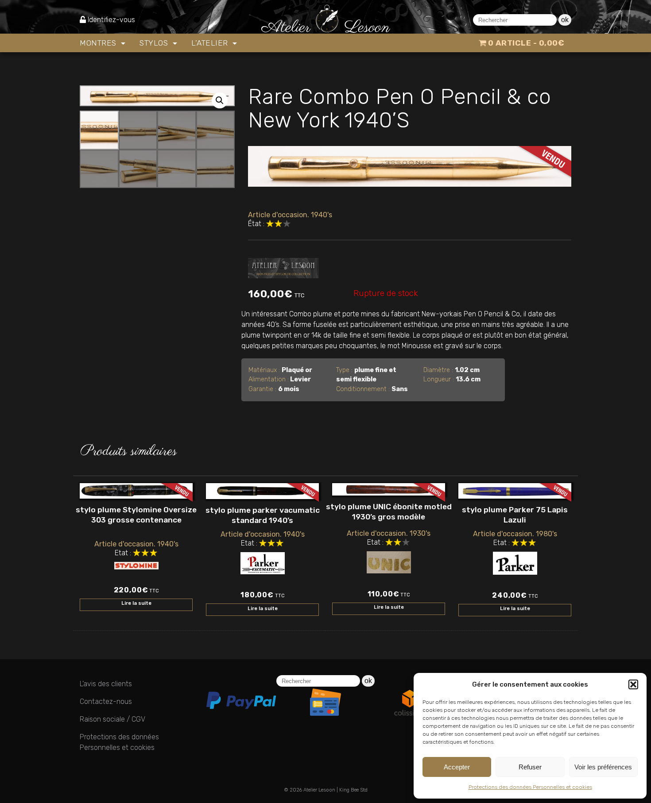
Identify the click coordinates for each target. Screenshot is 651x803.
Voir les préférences (603, 767)
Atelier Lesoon (319, 790)
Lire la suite (136, 603)
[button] (633, 684)
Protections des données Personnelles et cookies (530, 787)
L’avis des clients (106, 684)
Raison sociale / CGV (112, 719)
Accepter (457, 767)
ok (565, 19)
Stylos (155, 42)
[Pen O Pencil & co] (283, 266)
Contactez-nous (106, 701)
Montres (99, 42)
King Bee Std (353, 790)
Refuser (530, 767)
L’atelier (210, 42)
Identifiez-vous (111, 19)
